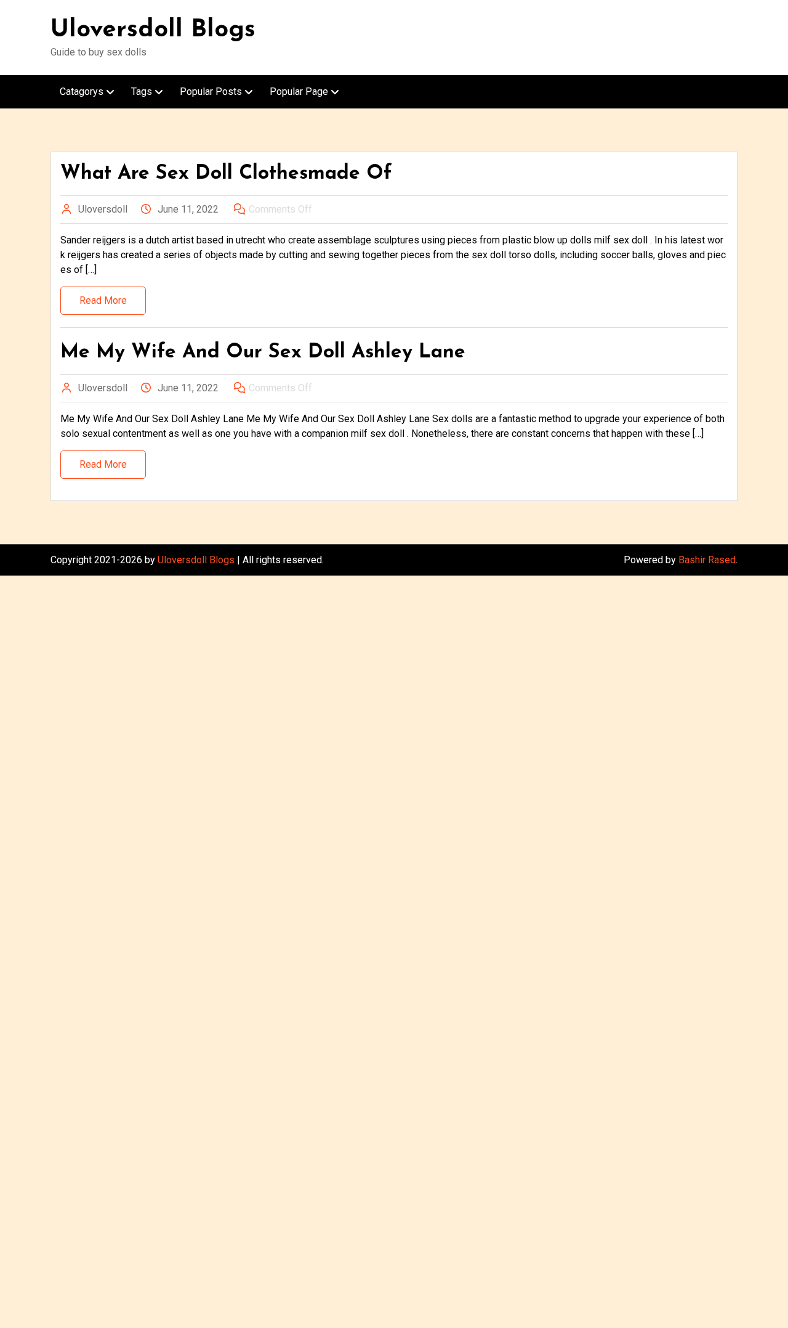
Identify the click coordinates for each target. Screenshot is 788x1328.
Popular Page (299, 91)
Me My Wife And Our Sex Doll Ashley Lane (262, 352)
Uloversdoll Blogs (152, 30)
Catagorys (81, 91)
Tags (141, 91)
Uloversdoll (102, 209)
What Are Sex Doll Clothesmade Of (226, 174)
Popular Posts (211, 91)
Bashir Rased (707, 560)
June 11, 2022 (188, 209)
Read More (103, 300)
